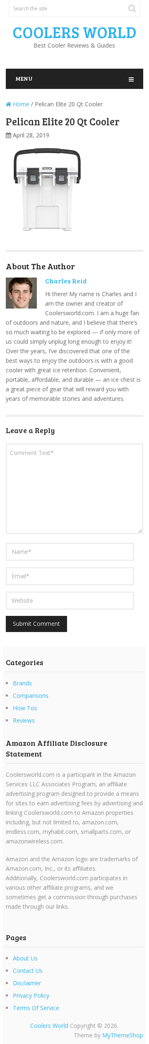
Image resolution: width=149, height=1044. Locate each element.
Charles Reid (66, 280)
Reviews (24, 720)
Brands (22, 683)
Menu (24, 78)
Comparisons (30, 695)
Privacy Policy (31, 995)
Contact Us (28, 971)
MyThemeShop (122, 1035)
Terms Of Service (36, 1008)
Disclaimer (27, 983)
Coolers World (74, 32)
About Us (25, 958)
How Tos (25, 708)
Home (20, 104)
